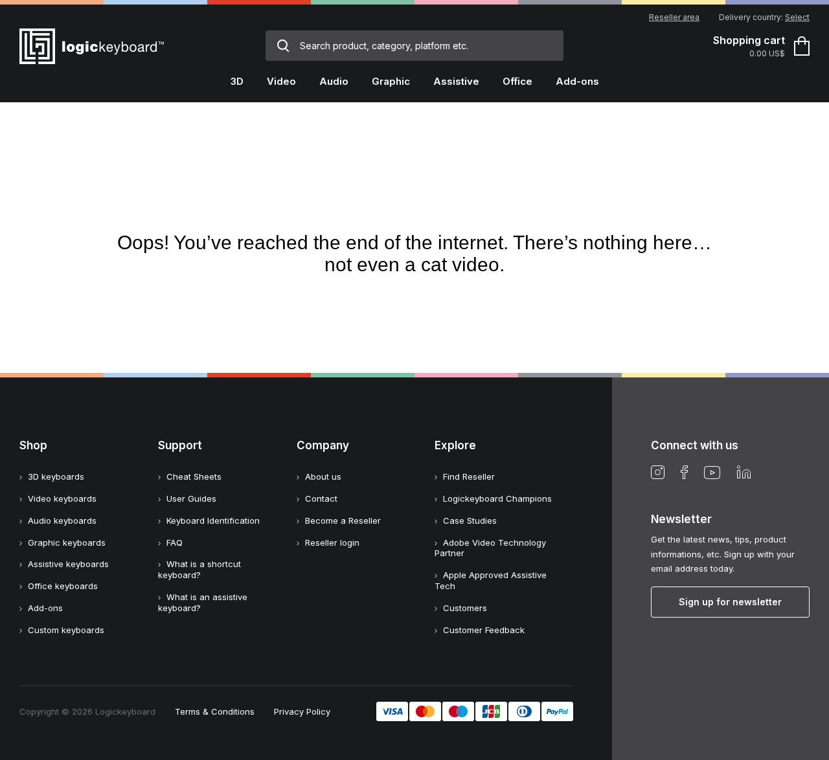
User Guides (191, 498)
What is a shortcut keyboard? (199, 569)
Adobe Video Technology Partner (490, 548)
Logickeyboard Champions (497, 498)
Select (797, 17)
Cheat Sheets (193, 476)
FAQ (174, 542)
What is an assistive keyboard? (202, 602)
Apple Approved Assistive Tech (491, 580)
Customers (465, 608)
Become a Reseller (343, 520)
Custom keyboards (66, 630)
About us (323, 476)
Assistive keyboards (68, 564)
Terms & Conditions (215, 711)
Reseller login (332, 542)
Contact (321, 498)
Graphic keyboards (67, 542)
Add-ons (45, 608)
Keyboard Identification (213, 520)
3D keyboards (56, 476)
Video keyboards (62, 498)
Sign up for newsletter (730, 601)
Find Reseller (469, 476)
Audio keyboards (62, 520)
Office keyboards (63, 586)
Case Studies (470, 520)
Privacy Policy (302, 711)
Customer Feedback (484, 630)
